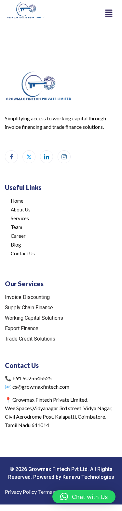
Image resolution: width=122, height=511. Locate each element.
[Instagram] (64, 156)
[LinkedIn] (46, 156)
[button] (108, 13)
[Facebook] (11, 156)
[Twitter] (28, 156)
